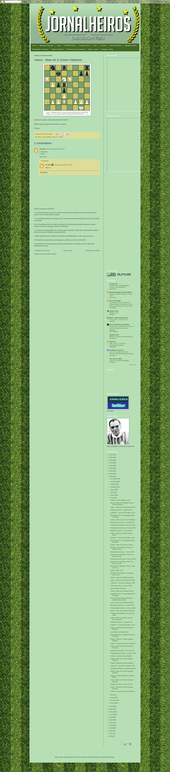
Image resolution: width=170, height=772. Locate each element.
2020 (111, 471)
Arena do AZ (113, 284)
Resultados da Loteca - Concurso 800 (122, 552)
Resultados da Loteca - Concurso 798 (122, 650)
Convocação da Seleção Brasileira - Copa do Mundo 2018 (121, 599)
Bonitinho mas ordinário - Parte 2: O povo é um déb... (121, 562)
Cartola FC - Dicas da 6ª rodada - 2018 (122, 583)
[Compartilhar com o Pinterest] (69, 134)
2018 (111, 476)
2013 (111, 717)
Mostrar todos (132, 364)
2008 (111, 731)
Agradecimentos (131, 45)
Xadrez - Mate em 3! (116, 570)
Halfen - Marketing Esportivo (118, 318)
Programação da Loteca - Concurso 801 (123, 559)
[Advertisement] (121, 190)
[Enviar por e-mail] (60, 134)
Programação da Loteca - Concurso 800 (123, 608)
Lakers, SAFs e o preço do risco (118, 319)
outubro (113, 484)
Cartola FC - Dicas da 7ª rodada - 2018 (122, 537)
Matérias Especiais (46, 45)
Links (95, 45)
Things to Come (113, 313)
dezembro (114, 479)
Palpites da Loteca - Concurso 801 (121, 530)
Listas (59, 45)
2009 (111, 728)
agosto (113, 489)
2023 (111, 463)
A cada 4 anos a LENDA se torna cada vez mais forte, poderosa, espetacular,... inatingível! (121, 328)
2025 (111, 457)
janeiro (113, 703)
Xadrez (61, 137)
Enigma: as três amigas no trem (120, 500)
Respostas (45, 161)
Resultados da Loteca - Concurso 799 (122, 605)
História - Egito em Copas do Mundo (121, 663)
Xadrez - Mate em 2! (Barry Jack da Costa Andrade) (121, 618)
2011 (111, 723)
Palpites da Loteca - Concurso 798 (121, 684)
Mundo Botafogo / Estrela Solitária (120, 292)
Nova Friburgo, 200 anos (118, 588)
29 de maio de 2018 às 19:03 (63, 165)
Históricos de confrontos (76, 49)
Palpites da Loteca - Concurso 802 (121, 510)
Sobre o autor (93, 49)
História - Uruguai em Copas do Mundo (122, 643)
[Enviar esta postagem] (56, 134)
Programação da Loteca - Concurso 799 (123, 653)
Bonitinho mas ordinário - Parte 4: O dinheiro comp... (121, 548)
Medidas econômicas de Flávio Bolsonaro (121, 336)
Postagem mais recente (42, 250)
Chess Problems (115, 45)
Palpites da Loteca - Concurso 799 (121, 622)
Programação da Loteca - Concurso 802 (123, 528)
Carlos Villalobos (47, 137)
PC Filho (48, 165)
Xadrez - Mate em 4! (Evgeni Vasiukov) (122, 611)
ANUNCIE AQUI (70, 45)
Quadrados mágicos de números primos (123, 668)
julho (112, 492)
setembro (114, 487)
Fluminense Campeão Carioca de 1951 (122, 525)
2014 (111, 714)
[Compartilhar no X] (65, 134)
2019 (111, 474)
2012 (111, 720)
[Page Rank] (127, 745)
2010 (111, 725)
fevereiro (114, 700)
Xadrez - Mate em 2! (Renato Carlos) (121, 591)
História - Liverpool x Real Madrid (120, 656)
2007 (111, 733)
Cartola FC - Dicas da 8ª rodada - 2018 (122, 512)
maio (112, 498)
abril (112, 695)
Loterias (103, 45)
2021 (111, 468)
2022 (111, 465)
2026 (111, 455)
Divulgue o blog (107, 49)
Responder (43, 157)
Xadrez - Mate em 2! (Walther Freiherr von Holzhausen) (122, 503)
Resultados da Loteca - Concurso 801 (122, 522)
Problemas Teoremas (116, 350)
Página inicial (67, 250)
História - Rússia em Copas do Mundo (122, 691)
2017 (111, 706)
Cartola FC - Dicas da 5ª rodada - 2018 (122, 625)
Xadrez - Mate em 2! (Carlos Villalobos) (122, 520)
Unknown (43, 149)
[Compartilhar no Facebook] (67, 134)
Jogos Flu (112, 342)
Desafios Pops (84, 45)
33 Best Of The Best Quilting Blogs (119, 360)
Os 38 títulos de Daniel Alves (119, 632)
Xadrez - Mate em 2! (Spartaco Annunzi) (122, 507)
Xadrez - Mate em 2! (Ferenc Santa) (121, 545)
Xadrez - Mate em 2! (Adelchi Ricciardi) (122, 580)
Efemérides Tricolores (40, 49)
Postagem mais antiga (92, 250)
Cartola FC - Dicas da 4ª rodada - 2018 (122, 666)
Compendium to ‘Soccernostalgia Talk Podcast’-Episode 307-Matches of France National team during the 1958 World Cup (121, 304)
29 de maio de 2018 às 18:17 (55, 149)
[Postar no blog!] (62, 134)
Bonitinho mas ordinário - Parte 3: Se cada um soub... (122, 555)
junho (113, 495)
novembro (114, 481)
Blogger (112, 757)
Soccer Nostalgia (115, 301)
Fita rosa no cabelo (115, 359)
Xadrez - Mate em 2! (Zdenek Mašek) (122, 602)
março (113, 697)
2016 (111, 709)
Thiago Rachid (114, 335)
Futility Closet (113, 311)
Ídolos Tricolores (58, 49)
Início (34, 45)
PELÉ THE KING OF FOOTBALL (119, 324)
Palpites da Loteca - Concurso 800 (121, 585)
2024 (111, 460)
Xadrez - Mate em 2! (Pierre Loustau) (122, 577)
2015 (111, 712)
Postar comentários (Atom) (48, 254)
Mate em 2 (55, 137)
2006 (111, 736)
